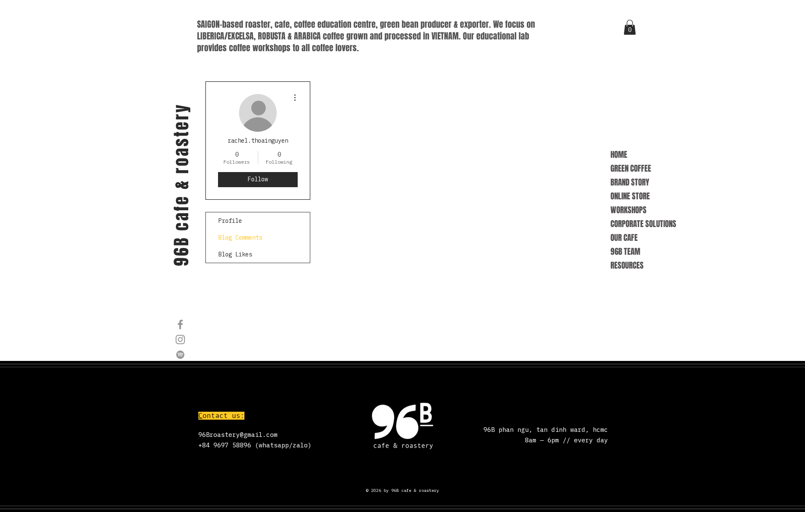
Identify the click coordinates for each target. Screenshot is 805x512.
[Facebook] (180, 324)
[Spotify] (180, 354)
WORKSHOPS (628, 210)
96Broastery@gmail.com (238, 435)
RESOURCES (627, 265)
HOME (618, 154)
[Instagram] (180, 339)
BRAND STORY (629, 182)
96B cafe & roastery (181, 185)
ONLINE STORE (630, 196)
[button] (629, 27)
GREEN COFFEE (630, 168)
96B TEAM (625, 251)
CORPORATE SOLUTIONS (643, 224)
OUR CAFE (624, 237)
